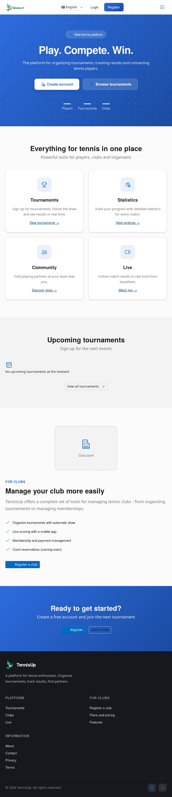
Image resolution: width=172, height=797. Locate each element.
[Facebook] (152, 788)
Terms (10, 767)
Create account (60, 84)
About (9, 745)
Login (95, 7)
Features (96, 722)
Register (114, 7)
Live (8, 722)
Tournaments (15, 707)
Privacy (11, 760)
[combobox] (72, 7)
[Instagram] (163, 788)
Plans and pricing (102, 715)
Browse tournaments (113, 84)
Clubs (9, 715)
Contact (11, 753)
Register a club (101, 707)
